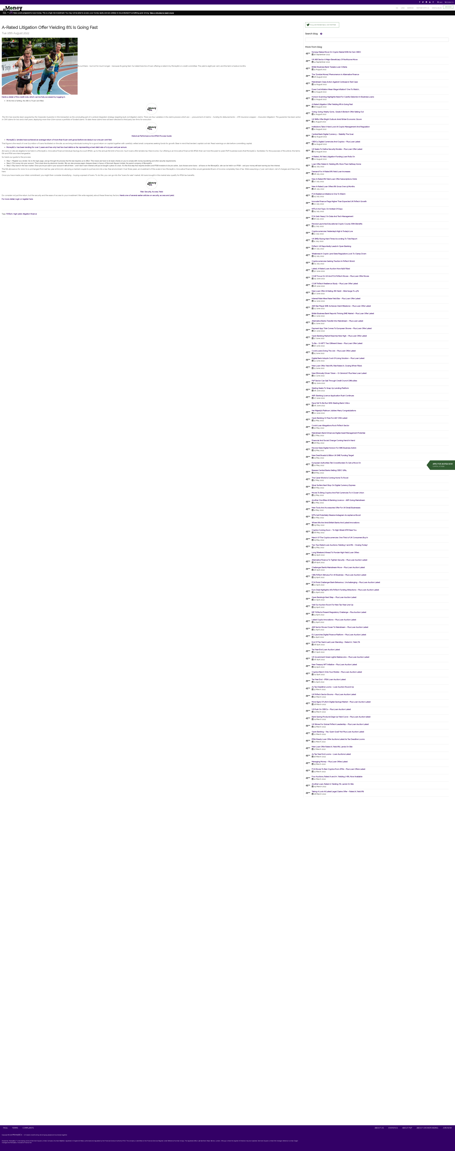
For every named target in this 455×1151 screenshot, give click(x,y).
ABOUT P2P (407, 1128)
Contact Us (450, 2)
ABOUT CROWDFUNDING (427, 1128)
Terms (15, 1128)
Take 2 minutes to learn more (162, 13)
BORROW (410, 8)
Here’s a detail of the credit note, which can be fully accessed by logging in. (33, 97)
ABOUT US (379, 1128)
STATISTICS (393, 1128)
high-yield (18, 214)
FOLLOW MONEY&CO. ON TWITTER (323, 25)
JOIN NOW (448, 7)
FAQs (5, 1128)
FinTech (9, 214)
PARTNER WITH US (422, 8)
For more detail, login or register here (17, 199)
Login (441, 2)
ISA (397, 8)
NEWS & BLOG (437, 8)
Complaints (28, 1128)
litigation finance (30, 214)
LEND (403, 8)
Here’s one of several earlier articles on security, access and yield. (147, 195)
